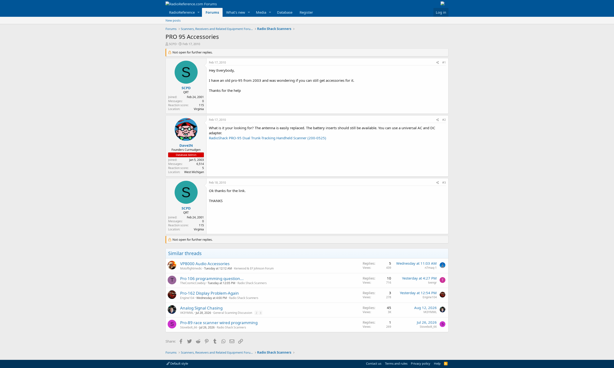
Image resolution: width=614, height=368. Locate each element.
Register (306, 12)
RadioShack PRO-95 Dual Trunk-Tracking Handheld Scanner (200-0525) (267, 137)
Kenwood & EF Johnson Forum (254, 268)
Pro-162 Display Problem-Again (209, 293)
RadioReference (182, 12)
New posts (173, 20)
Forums (212, 12)
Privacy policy (420, 363)
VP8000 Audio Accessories (205, 263)
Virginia (199, 109)
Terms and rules (396, 363)
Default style (179, 363)
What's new (235, 12)
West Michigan (194, 172)
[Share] (438, 62)
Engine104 (187, 298)
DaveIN (186, 145)
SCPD (173, 44)
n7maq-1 (431, 268)
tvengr (432, 282)
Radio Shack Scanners (252, 283)
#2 (444, 120)
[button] (198, 12)
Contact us (373, 363)
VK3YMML (187, 313)
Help (437, 363)
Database (284, 12)
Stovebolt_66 (188, 327)
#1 (444, 62)
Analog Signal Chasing (201, 308)
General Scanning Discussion (232, 313)
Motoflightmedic (191, 268)
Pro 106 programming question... (212, 278)
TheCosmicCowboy (193, 283)
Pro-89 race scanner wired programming (219, 322)
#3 (444, 183)
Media (261, 12)
